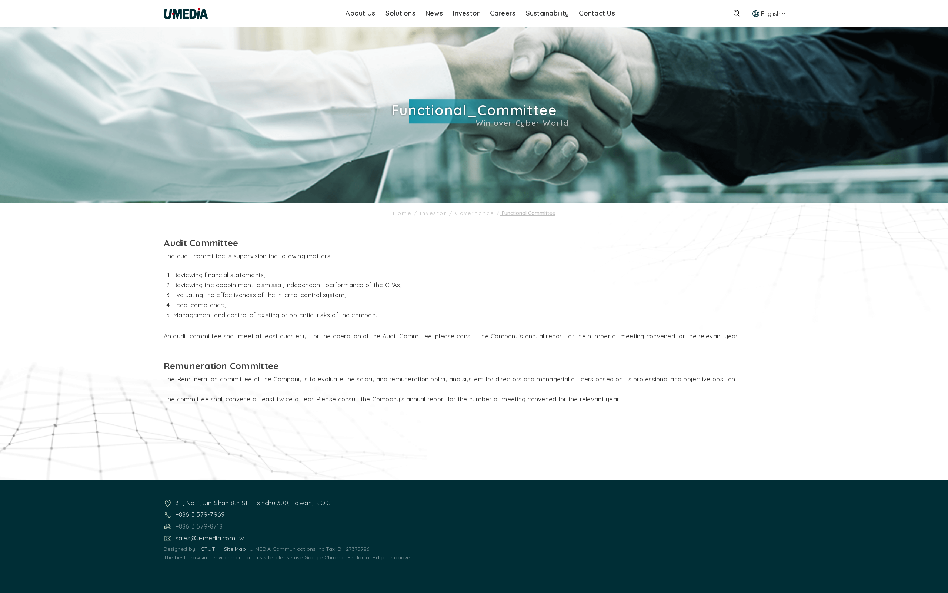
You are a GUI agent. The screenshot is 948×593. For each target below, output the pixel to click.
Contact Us (597, 13)
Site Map (235, 549)
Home (403, 213)
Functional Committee (527, 213)
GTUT (208, 549)
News (434, 13)
